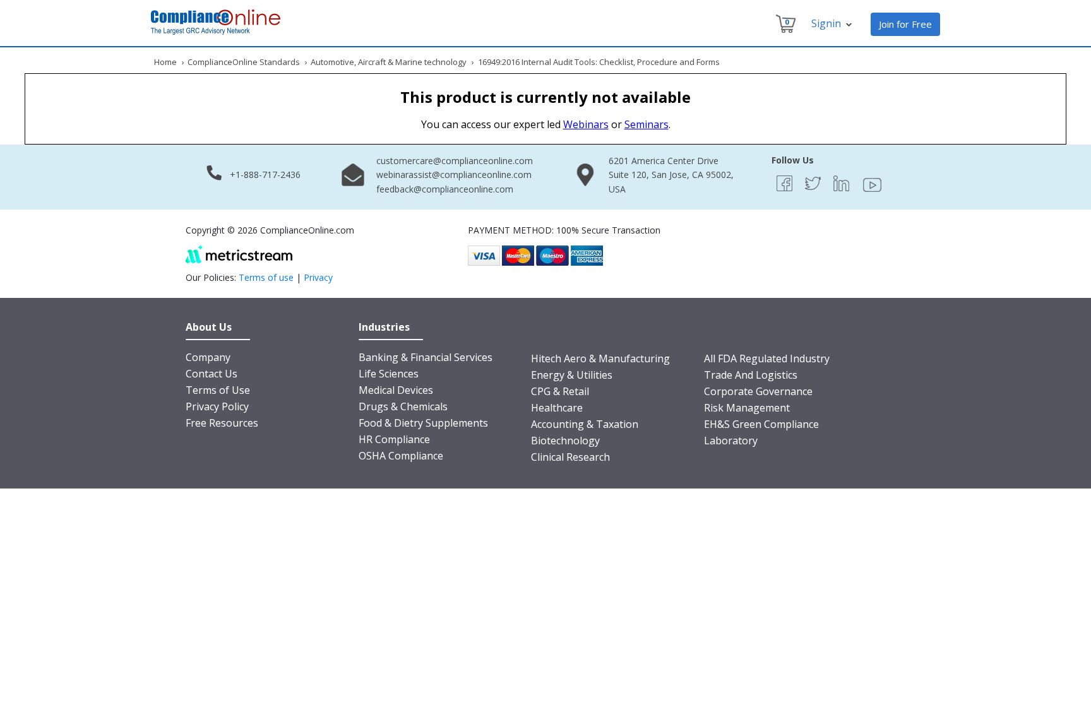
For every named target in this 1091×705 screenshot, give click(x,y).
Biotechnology (565, 440)
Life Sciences (389, 374)
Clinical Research (570, 457)
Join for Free (905, 24)
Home (165, 62)
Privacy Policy (217, 406)
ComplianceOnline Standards (244, 62)
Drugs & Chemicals (403, 406)
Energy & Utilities (571, 375)
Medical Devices (396, 390)
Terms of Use (218, 390)
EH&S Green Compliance (761, 424)
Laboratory (731, 440)
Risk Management (747, 408)
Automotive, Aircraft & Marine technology (389, 62)
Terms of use (266, 277)
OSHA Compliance (401, 456)
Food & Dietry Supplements (423, 423)
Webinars (586, 124)
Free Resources (222, 423)
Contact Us (211, 374)
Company (208, 357)
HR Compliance (394, 439)
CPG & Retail (560, 391)
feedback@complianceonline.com (444, 189)
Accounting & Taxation (584, 424)
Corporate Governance (758, 391)
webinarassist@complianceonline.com (454, 175)
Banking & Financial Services (425, 357)
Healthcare (557, 408)
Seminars (646, 124)
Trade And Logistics (750, 375)
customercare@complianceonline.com (454, 161)
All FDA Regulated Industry (767, 358)
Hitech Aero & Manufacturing (600, 358)
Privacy (318, 277)
